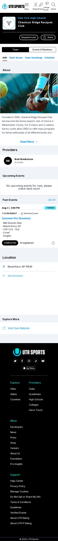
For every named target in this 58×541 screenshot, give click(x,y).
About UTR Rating (19, 518)
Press (13, 437)
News (13, 432)
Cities (13, 388)
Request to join (29, 37)
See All (51, 199)
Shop (13, 442)
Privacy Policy (17, 486)
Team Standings (34, 57)
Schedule (49, 57)
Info (5, 57)
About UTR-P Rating (21, 523)
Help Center (16, 480)
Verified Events (18, 512)
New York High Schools (32, 18)
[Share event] (53, 243)
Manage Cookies (19, 491)
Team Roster (16, 57)
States (13, 394)
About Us (15, 453)
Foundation (16, 458)
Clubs (32, 388)
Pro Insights (16, 464)
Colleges (34, 404)
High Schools (36, 399)
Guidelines (15, 507)
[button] (26, 6)
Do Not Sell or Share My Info (25, 496)
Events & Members (42, 49)
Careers (14, 448)
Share (50, 37)
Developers (16, 427)
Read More (27, 141)
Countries (15, 399)
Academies (35, 394)
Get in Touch (36, 410)
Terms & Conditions (20, 502)
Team (15, 49)
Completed (10, 243)
